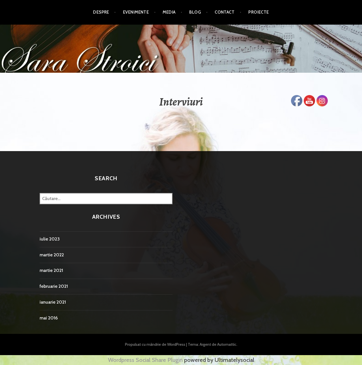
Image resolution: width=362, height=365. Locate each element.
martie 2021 (51, 270)
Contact (224, 12)
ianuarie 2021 (53, 302)
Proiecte (258, 12)
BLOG (195, 12)
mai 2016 (49, 318)
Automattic (226, 344)
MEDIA (169, 12)
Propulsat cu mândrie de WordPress (155, 344)
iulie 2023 (50, 239)
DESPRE (101, 12)
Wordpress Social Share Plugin (146, 360)
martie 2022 (52, 254)
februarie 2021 (54, 286)
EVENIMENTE (136, 12)
